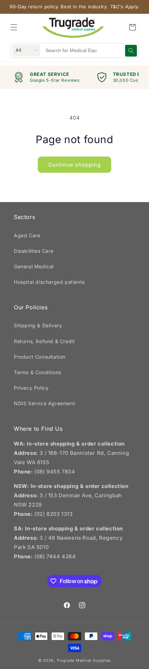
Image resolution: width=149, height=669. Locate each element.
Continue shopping (74, 164)
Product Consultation (39, 357)
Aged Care (27, 235)
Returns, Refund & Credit (44, 341)
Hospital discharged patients (49, 282)
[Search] (131, 51)
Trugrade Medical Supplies (83, 660)
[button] (13, 27)
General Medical (34, 266)
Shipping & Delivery (38, 325)
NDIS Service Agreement (44, 403)
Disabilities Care (33, 251)
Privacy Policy (31, 388)
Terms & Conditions (37, 372)
